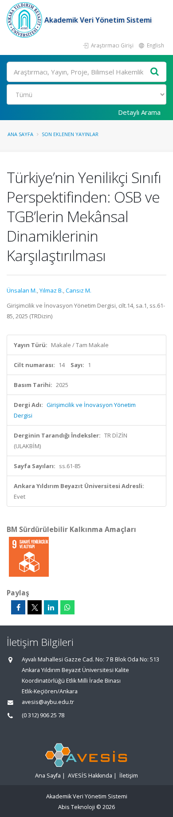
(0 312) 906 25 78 (43, 715)
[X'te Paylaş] (35, 607)
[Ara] (154, 72)
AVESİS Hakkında (90, 775)
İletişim (128, 775)
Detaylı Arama (139, 112)
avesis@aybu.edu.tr (48, 702)
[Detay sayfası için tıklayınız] (29, 556)
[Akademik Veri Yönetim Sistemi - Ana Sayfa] (25, 20)
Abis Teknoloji (76, 807)
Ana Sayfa (20, 134)
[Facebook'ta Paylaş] (18, 607)
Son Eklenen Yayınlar (70, 134)
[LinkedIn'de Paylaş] (51, 607)
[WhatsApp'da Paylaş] (67, 607)
